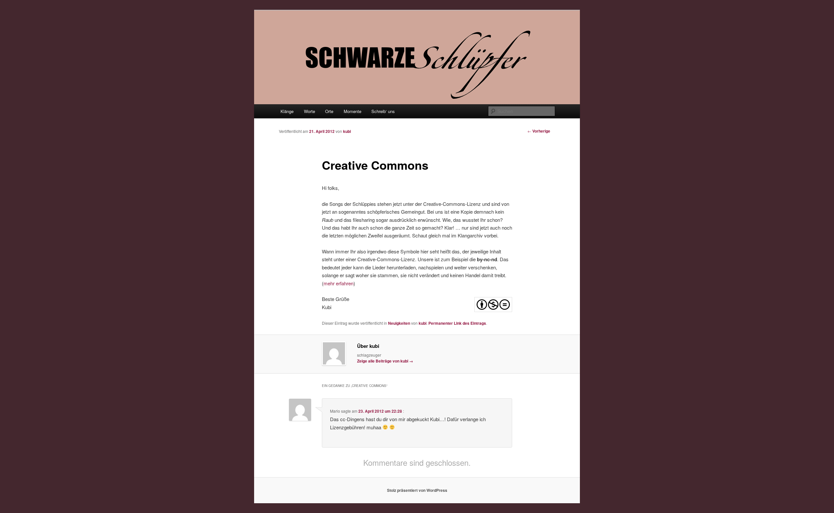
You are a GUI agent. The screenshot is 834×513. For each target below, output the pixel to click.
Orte (329, 111)
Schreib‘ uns (383, 111)
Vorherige (538, 131)
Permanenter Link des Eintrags (457, 323)
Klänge (287, 111)
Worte (309, 111)
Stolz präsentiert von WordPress (417, 490)
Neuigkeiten (399, 323)
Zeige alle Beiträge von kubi (385, 361)
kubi (347, 131)
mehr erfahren (338, 283)
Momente (352, 111)
